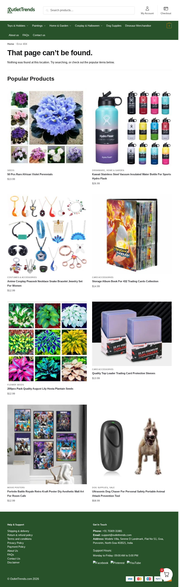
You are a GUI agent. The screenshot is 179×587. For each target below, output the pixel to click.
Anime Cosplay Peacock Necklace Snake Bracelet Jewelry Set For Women (45, 283)
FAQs (10, 554)
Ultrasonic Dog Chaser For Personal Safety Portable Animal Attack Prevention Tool (128, 493)
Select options (47, 190)
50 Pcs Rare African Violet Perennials (30, 174)
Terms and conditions (19, 538)
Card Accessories (102, 277)
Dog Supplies (100, 487)
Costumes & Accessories (22, 277)
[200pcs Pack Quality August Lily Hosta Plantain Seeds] (47, 342)
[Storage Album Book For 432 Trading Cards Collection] (132, 234)
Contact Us (13, 558)
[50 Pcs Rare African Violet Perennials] (47, 127)
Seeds (10, 170)
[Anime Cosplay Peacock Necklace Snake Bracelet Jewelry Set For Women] (47, 234)
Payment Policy (16, 546)
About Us (12, 550)
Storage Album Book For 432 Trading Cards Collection (125, 281)
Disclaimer (13, 562)
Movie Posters (16, 487)
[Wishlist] (81, 92)
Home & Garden (115, 170)
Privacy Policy (15, 542)
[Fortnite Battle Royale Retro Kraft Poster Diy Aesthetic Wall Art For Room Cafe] (47, 444)
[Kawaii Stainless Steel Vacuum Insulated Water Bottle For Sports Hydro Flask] (132, 127)
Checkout (166, 13)
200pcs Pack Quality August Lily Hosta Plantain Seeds (40, 388)
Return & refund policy (20, 534)
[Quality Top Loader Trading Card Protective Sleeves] (132, 334)
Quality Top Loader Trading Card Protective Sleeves (123, 373)
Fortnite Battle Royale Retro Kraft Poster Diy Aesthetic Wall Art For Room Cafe (45, 493)
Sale (112, 487)
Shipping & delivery (18, 530)
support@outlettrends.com (116, 534)
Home (10, 44)
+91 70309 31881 (112, 530)
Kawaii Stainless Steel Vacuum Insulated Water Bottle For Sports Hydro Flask (131, 176)
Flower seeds (15, 385)
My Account (147, 13)
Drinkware (98, 170)
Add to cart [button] (132, 507)
